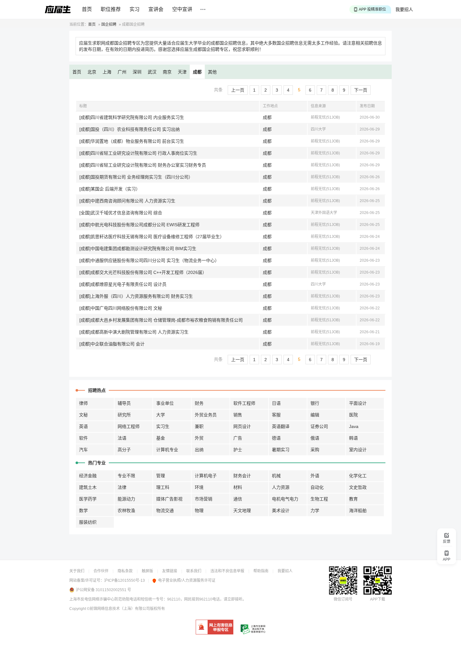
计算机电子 (206, 475)
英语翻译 (280, 426)
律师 (83, 403)
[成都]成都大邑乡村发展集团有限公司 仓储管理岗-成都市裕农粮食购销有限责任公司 (161, 320)
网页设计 (242, 426)
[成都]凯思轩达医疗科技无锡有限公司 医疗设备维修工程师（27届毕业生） (151, 236)
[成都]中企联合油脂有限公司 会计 (112, 343)
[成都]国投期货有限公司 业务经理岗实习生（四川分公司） (136, 176)
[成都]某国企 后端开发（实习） (109, 188)
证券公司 (319, 426)
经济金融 (88, 475)
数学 (83, 510)
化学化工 (358, 475)
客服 (276, 414)
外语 (314, 475)
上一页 (237, 90)
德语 (276, 438)
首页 (87, 9)
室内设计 (358, 449)
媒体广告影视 (169, 498)
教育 (353, 498)
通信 (237, 498)
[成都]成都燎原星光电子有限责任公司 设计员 (123, 284)
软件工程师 (244, 403)
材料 (237, 487)
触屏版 (147, 571)
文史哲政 (358, 487)
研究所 (124, 414)
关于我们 (76, 571)
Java (353, 426)
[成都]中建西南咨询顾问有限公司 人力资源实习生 (127, 200)
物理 (199, 510)
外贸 (199, 438)
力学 (314, 510)
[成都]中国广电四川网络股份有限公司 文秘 (120, 308)
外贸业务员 (206, 414)
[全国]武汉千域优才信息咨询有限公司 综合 (120, 212)
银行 (314, 403)
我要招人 (404, 9)
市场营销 (203, 498)
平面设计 (358, 403)
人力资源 (280, 487)
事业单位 (165, 403)
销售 (237, 414)
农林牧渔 (126, 510)
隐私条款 (125, 571)
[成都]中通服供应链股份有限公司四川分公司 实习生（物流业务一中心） (149, 260)
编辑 (314, 414)
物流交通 (165, 510)
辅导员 (124, 403)
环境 (199, 487)
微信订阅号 (343, 599)
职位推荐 (111, 9)
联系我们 (193, 571)
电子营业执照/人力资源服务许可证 (186, 580)
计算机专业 (167, 449)
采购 (314, 449)
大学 (160, 414)
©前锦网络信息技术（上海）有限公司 (118, 609)
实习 (135, 9)
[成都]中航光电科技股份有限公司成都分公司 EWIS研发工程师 (139, 224)
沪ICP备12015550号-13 (124, 580)
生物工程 (319, 498)
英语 (83, 426)
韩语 (353, 438)
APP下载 (377, 599)
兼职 (199, 426)
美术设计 (280, 510)
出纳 (199, 449)
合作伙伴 (101, 571)
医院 (353, 414)
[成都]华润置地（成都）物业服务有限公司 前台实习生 (131, 141)
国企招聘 (108, 24)
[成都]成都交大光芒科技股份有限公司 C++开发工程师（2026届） (143, 272)
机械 (276, 475)
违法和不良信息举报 (227, 571)
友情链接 (169, 571)
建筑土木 (88, 487)
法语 (122, 438)
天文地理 (242, 510)
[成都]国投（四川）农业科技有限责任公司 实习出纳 (129, 129)
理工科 (162, 487)
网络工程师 (129, 426)
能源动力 (126, 498)
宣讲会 (155, 9)
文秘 (83, 414)
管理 (160, 475)
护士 (237, 449)
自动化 (317, 487)
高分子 (124, 449)
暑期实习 (280, 449)
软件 (83, 438)
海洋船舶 (358, 510)
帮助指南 (260, 571)
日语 (276, 403)
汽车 (83, 449)
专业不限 (126, 475)
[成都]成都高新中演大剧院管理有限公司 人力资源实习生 (133, 331)
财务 (199, 403)
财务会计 (242, 475)
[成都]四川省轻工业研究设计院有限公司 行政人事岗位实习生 (138, 153)
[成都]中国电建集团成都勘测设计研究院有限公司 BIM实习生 (137, 248)
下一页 (360, 90)
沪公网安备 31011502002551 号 (103, 590)
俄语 (314, 438)
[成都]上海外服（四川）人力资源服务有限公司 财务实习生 (136, 296)
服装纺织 (88, 522)
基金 (160, 438)
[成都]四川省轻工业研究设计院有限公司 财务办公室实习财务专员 (142, 165)
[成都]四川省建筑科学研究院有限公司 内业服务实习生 (131, 117)
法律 (122, 487)
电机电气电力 (285, 498)
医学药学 (88, 498)
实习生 (162, 426)
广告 (237, 438)
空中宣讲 (182, 9)
